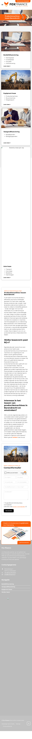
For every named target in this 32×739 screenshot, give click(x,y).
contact (14, 437)
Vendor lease (6, 592)
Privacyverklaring (7, 726)
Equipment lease (7, 589)
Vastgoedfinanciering (8, 586)
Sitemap (18, 723)
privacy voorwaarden (19, 506)
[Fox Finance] (16, 4)
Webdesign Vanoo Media (8, 723)
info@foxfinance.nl (9, 574)
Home (4, 22)
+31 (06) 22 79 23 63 (10, 572)
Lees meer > (7, 66)
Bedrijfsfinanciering (8, 584)
